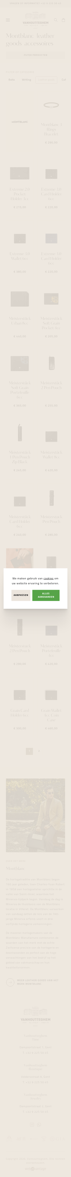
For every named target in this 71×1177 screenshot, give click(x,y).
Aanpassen (21, 595)
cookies (49, 578)
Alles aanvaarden (46, 595)
